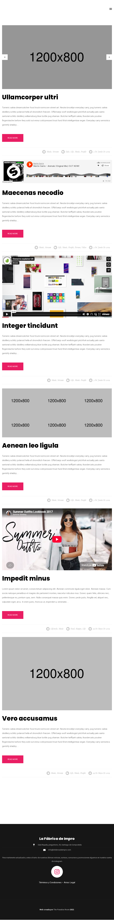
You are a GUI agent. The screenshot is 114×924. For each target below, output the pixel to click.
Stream (56, 151)
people (83, 151)
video (84, 247)
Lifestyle (54, 628)
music (77, 151)
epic (68, 151)
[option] (57, 57)
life (72, 151)
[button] (110, 9)
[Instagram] (57, 872)
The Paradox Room (62, 909)
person (77, 247)
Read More (13, 138)
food (73, 628)
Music (49, 151)
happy (78, 628)
